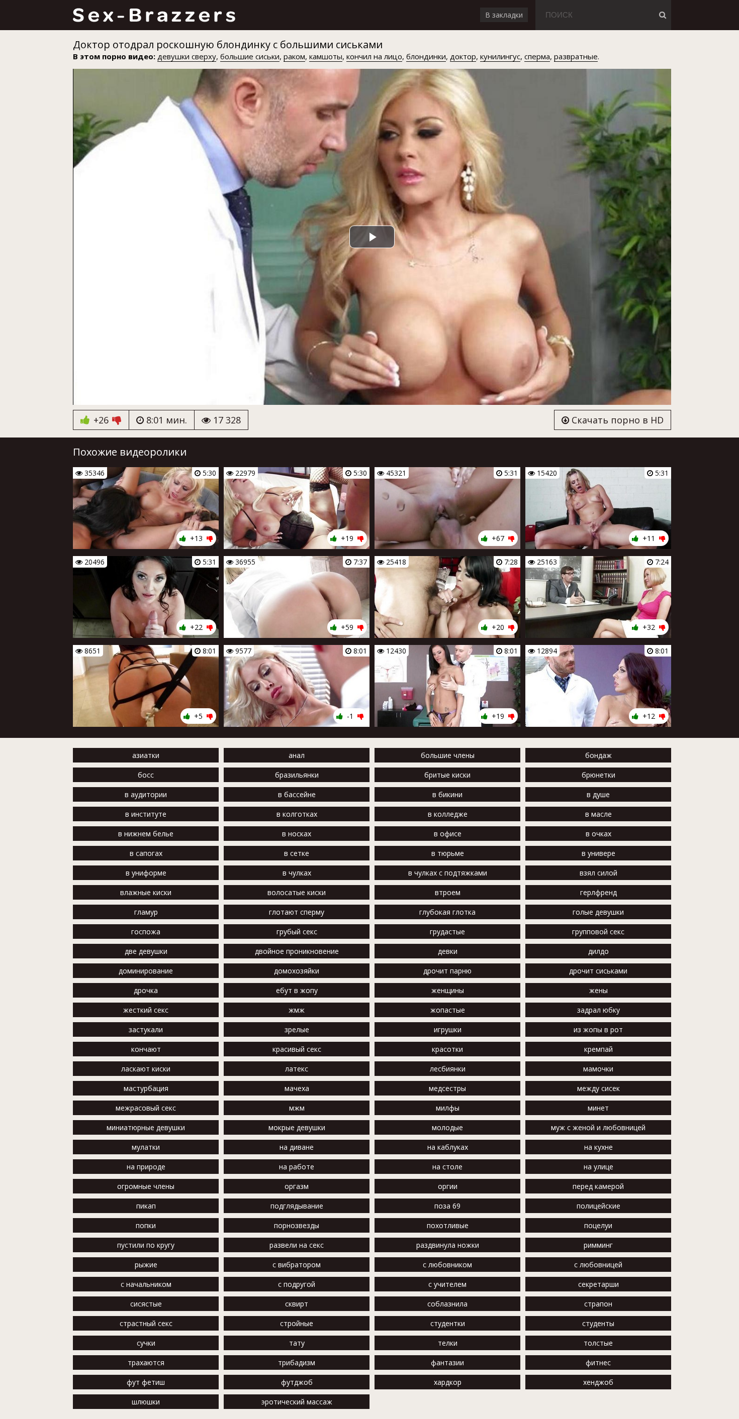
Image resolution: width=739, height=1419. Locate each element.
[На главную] (153, 15)
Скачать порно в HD (616, 420)
